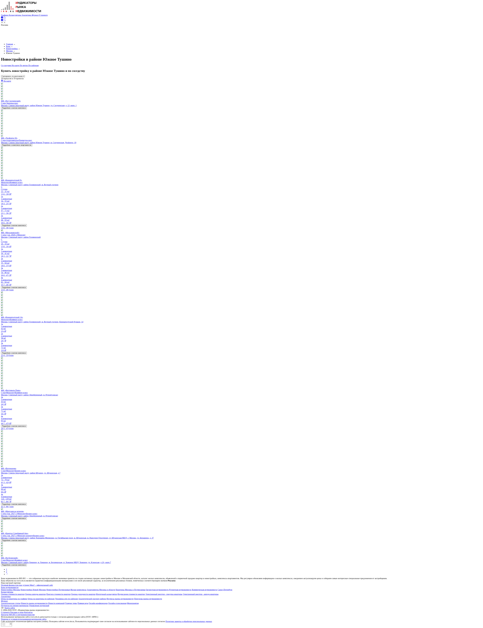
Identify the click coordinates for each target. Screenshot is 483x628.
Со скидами (6, 65)
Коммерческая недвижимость (204, 590)
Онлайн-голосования (117, 603)
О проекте (43, 15)
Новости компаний (56, 603)
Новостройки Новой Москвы (33, 590)
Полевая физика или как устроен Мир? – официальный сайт (27, 585)
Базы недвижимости (9, 587)
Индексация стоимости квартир (131, 594)
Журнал (35, 15)
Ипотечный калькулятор (106, 594)
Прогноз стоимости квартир (58, 594)
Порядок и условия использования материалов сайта (23, 619)
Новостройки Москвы (10, 590)
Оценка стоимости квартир (13, 594)
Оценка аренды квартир (35, 594)
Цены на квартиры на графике (14, 599)
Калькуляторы (15, 15)
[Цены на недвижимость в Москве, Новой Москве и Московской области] (21, 13)
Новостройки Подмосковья (58, 590)
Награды (5, 615)
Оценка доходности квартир (83, 594)
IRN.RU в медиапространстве (22, 615)
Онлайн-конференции (98, 603)
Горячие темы (71, 603)
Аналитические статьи (11, 603)
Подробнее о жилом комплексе (14, 108)
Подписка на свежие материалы (15, 605)
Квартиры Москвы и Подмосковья (130, 590)
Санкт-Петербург (225, 590)
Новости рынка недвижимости (34, 603)
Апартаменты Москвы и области (101, 590)
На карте (16, 65)
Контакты (28, 612)
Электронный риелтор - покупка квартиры (163, 594)
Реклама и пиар (17, 612)
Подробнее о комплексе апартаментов (16, 145)
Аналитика (27, 15)
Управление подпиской (39, 605)
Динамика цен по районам (66, 599)
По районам (33, 65)
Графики (5, 15)
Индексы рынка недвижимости (120, 599)
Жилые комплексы (78, 590)
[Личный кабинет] (2, 18)
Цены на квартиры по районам (41, 599)
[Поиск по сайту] (5, 18)
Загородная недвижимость (157, 590)
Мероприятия (133, 603)
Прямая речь (82, 603)
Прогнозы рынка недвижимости (148, 599)
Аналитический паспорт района (92, 599)
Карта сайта (10, 608)
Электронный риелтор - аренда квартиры (200, 594)
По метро (24, 65)
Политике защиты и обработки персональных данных (189, 621)
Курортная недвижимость (180, 590)
